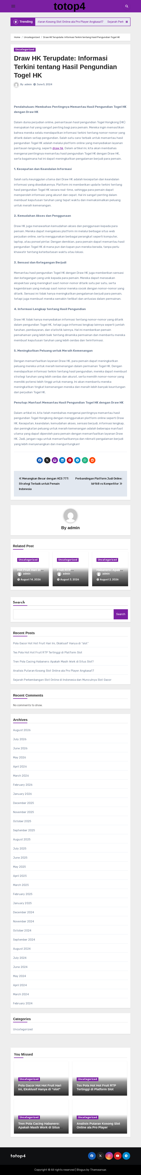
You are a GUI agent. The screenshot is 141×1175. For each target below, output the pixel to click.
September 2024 (24, 939)
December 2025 (23, 803)
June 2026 (20, 748)
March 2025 (21, 885)
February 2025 (22, 894)
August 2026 (22, 730)
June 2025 (20, 857)
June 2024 (20, 967)
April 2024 (20, 985)
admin (28, 84)
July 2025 (19, 848)
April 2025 (20, 876)
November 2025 (23, 812)
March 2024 (21, 994)
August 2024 (22, 948)
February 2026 (23, 784)
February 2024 (23, 1003)
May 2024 (19, 976)
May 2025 (19, 866)
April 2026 (20, 766)
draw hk (57, 148)
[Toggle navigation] (13, 6)
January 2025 (22, 903)
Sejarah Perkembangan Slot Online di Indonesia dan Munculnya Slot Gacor (62, 679)
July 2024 (20, 957)
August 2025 (21, 839)
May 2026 (19, 757)
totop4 (69, 6)
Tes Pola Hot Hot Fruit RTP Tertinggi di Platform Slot (47, 652)
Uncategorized (24, 49)
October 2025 (22, 821)
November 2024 (23, 921)
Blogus (81, 1169)
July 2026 (20, 739)
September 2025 (24, 830)
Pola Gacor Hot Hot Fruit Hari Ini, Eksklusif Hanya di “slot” (51, 643)
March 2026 (21, 775)
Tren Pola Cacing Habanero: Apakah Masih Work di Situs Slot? (53, 661)
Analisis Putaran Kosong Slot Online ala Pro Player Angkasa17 (53, 670)
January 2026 (22, 794)
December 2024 (23, 912)
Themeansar (98, 1169)
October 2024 (22, 930)
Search (19, 602)
